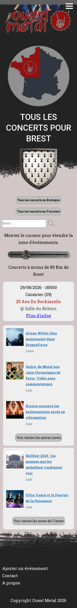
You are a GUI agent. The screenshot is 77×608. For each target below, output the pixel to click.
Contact (10, 575)
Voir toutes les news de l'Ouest (39, 521)
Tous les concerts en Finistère (38, 211)
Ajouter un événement (25, 568)
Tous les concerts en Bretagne (38, 200)
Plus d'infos (38, 315)
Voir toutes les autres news (38, 437)
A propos (11, 582)
